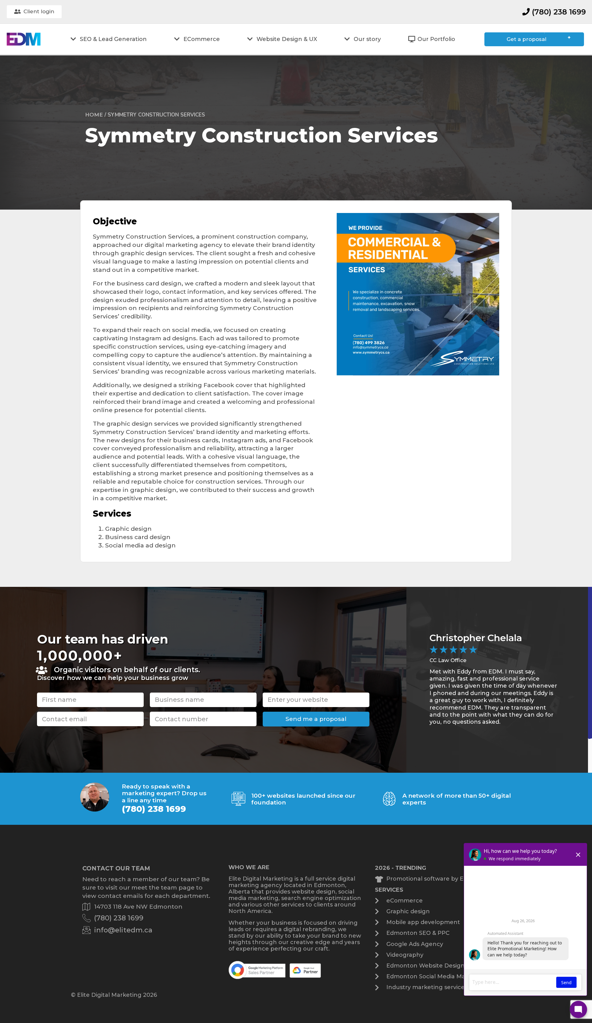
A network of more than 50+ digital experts (456, 799)
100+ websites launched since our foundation (303, 799)
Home (94, 115)
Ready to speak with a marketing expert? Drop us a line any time (164, 793)
